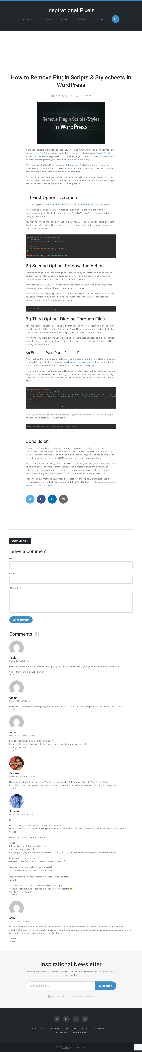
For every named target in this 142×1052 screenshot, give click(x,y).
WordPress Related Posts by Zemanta (75, 362)
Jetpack (70, 165)
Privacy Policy (81, 1032)
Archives (54, 1028)
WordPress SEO (97, 153)
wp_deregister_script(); (88, 204)
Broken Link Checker (35, 156)
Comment (15, 588)
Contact (99, 1028)
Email (12, 573)
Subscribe (105, 986)
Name (12, 559)
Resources (70, 1028)
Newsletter (38, 1028)
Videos (64, 19)
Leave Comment (21, 620)
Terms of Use (60, 1032)
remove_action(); (47, 285)
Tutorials (46, 19)
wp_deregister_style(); (62, 204)
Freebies (81, 19)
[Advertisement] (71, 53)
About (85, 1028)
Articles (28, 19)
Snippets (99, 19)
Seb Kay (65, 1047)
